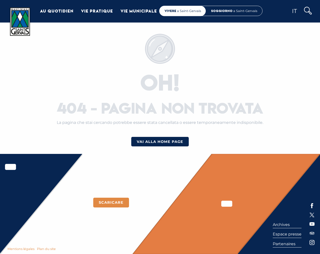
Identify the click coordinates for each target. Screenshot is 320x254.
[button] (307, 11)
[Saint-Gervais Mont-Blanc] (20, 22)
